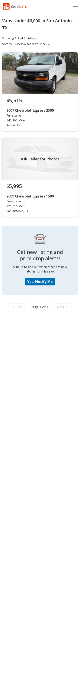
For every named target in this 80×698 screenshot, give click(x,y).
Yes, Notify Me (40, 281)
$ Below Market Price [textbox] (30, 44)
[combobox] (33, 44)
